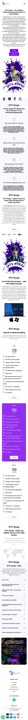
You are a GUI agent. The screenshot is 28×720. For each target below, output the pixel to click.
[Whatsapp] (14, 699)
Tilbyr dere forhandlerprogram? (10, 628)
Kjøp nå (14, 457)
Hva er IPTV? (5, 580)
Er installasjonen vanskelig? (9, 600)
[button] (24, 4)
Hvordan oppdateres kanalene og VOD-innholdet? (12, 605)
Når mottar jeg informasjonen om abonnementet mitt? (10, 585)
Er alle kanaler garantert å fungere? (11, 623)
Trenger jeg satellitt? (7, 619)
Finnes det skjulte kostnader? (9, 614)
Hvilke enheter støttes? (8, 595)
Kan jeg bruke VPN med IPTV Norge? (11, 610)
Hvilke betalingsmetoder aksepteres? (11, 632)
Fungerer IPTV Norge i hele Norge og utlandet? (11, 590)
